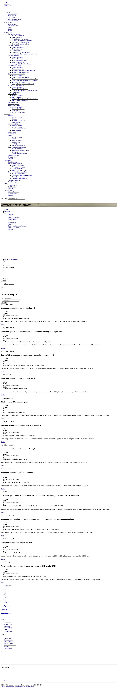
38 (5, 595)
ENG (8, 2)
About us (7, 12)
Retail (10, 27)
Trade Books (12, 24)
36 (5, 592)
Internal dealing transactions (20, 100)
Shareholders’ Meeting (14, 105)
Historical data (16, 142)
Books (3, 671)
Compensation (16, 92)
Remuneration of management (20, 72)
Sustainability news (13, 182)
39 (5, 597)
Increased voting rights (18, 112)
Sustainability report (14, 180)
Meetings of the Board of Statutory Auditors (24, 90)
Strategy (10, 115)
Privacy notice (8, 640)
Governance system (14, 34)
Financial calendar (13, 155)
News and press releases (15, 185)
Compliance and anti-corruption (21, 52)
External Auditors (13, 102)
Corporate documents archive (20, 44)
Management (12, 16)
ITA (5, 2)
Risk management (13, 104)
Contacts (6, 4)
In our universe (12, 193)
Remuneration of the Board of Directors (23, 70)
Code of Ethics (16, 50)
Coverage (14, 144)
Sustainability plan (13, 162)
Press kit (10, 188)
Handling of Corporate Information (22, 40)
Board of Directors (13, 55)
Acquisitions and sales (18, 120)
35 (5, 590)
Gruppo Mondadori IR (18, 145)
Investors (7, 114)
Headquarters (6, 606)
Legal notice (8, 638)
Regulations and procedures (20, 39)
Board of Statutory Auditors (16, 85)
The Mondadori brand (14, 19)
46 (5, 600)
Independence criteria (18, 62)
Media (10, 30)
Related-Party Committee (19, 82)
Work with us (8, 190)
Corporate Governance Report (20, 42)
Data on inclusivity (17, 168)
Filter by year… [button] (9, 284)
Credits (6, 646)
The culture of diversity (15, 163)
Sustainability (8, 160)
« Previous (7, 586)
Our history (11, 17)
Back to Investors (17, 117)
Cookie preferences (10, 645)
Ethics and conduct (13, 45)
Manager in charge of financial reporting (23, 84)
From (2, 298)
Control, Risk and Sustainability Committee (24, 80)
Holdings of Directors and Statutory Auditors (25, 99)
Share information (17, 140)
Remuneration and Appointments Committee (25, 79)
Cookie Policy (8, 643)
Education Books (13, 25)
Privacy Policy (8, 641)
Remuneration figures (14, 65)
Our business (8, 22)
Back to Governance (18, 35)
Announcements (16, 130)
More (2, 676)
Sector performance (17, 122)
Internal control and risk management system (25, 54)
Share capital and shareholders (17, 147)
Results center (12, 132)
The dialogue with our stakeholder (18, 172)
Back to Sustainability (18, 165)
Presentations (12, 134)
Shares (10, 135)
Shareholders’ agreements (19, 153)
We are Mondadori (13, 192)
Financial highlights (14, 124)
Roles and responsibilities (19, 60)
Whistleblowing (9, 648)
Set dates (4, 302)
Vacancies (11, 195)
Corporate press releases (15, 125)
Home (6, 209)
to (1, 300)
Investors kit (11, 157)
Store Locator (8, 5)
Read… (3, 324)
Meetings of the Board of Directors (22, 64)
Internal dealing (12, 94)
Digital (10, 29)
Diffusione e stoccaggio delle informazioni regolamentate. (17, 686)
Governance (8, 32)
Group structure (12, 14)
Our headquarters (13, 21)
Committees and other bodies (16, 74)
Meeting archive (16, 110)
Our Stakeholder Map (18, 177)
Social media (12, 187)
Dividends (15, 152)
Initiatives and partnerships (19, 170)
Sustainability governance (19, 178)
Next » (6, 602)
